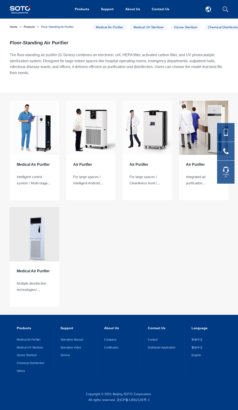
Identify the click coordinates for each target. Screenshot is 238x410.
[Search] (225, 9)
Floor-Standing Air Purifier (57, 27)
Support (107, 9)
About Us (132, 9)
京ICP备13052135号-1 (133, 400)
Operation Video (70, 347)
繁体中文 (197, 347)
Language (200, 328)
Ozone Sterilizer (186, 27)
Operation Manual (71, 339)
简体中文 (197, 339)
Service (65, 355)
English (196, 355)
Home (13, 27)
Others (21, 371)
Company (110, 339)
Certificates (111, 347)
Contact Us (160, 9)
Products (82, 9)
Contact (153, 339)
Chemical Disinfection (30, 363)
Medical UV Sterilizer (148, 27)
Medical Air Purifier (109, 27)
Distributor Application (161, 347)
